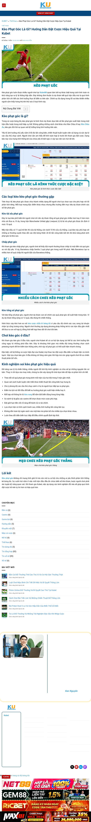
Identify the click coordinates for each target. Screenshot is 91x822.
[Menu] (4, 5)
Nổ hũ (4, 538)
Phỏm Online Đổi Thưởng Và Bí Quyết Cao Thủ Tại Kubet (32, 590)
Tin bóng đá (7, 547)
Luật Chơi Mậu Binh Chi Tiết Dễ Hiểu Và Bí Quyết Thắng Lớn (34, 582)
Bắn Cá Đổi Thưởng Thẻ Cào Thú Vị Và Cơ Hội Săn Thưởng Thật (36, 575)
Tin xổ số (5, 556)
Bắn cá (5, 510)
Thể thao (13, 21)
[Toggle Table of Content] (24, 109)
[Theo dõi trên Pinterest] (76, 767)
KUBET (5, 21)
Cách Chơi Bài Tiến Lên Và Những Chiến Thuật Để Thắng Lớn (34, 598)
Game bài (6, 519)
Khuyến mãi (7, 528)
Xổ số (4, 560)
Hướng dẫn (6, 524)
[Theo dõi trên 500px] (81, 767)
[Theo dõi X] (72, 767)
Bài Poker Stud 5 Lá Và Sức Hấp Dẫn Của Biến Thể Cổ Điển (33, 606)
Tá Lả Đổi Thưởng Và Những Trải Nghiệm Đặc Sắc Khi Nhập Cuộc (36, 614)
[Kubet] (45, 5)
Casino (5, 515)
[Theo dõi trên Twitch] (85, 767)
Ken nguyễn (27, 40)
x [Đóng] (6, 777)
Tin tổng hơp (7, 551)
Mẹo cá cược (7, 533)
